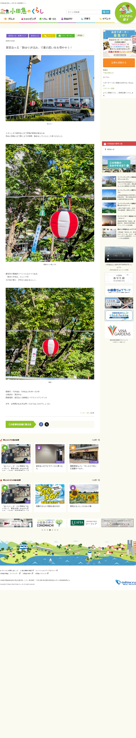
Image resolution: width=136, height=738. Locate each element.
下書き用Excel (108, 73)
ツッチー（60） (85, 413)
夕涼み (80, 35)
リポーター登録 (108, 88)
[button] (42, 530)
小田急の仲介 (26, 573)
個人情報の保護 (27, 570)
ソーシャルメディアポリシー (46, 570)
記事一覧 (97, 440)
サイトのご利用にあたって (9, 570)
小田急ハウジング (40, 573)
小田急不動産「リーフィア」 (9, 573)
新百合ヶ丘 (35, 36)
